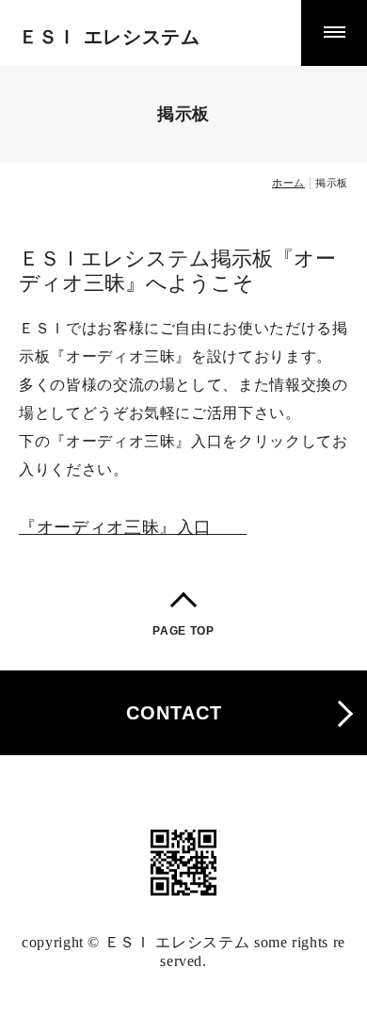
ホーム (288, 182)
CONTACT (174, 712)
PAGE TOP (183, 631)
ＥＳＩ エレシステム (109, 36)
